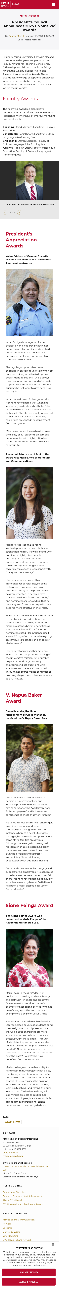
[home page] (5, 4)
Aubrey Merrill (16, 36)
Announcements (29, 16)
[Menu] (53, 4)
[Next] (19, 212)
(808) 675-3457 (10, 1152)
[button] (53, 1244)
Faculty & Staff (12, 1122)
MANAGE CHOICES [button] (29, 1272)
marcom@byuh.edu (13, 1156)
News (15, 3)
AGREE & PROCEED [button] (28, 1281)
